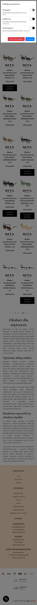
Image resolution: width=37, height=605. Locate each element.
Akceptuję (30, 39)
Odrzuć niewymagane (16, 39)
